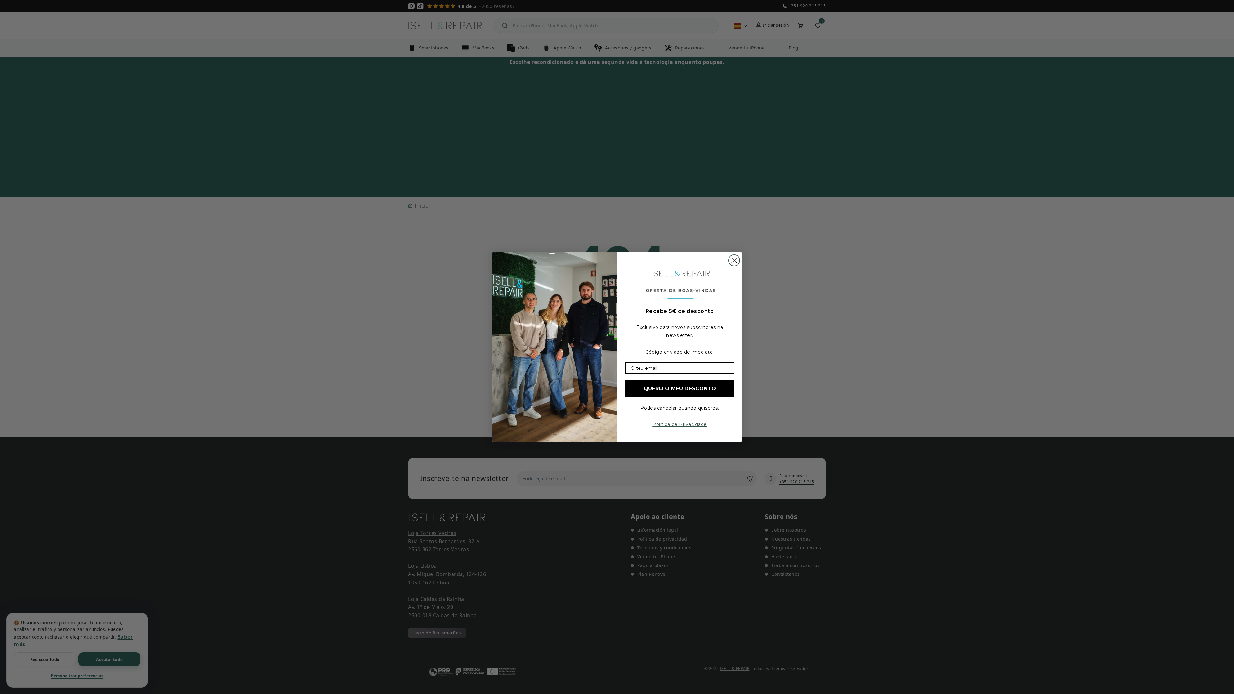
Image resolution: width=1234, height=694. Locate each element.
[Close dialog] (734, 260)
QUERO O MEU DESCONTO (680, 389)
